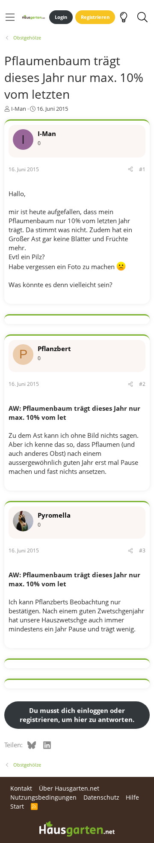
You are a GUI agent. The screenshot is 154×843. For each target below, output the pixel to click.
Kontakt (21, 788)
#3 (142, 550)
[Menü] (10, 17)
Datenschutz (101, 797)
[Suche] (142, 17)
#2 (142, 384)
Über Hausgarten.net (69, 788)
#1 (142, 169)
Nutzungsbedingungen (43, 797)
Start (17, 806)
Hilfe (132, 797)
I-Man (18, 108)
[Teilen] (130, 170)
